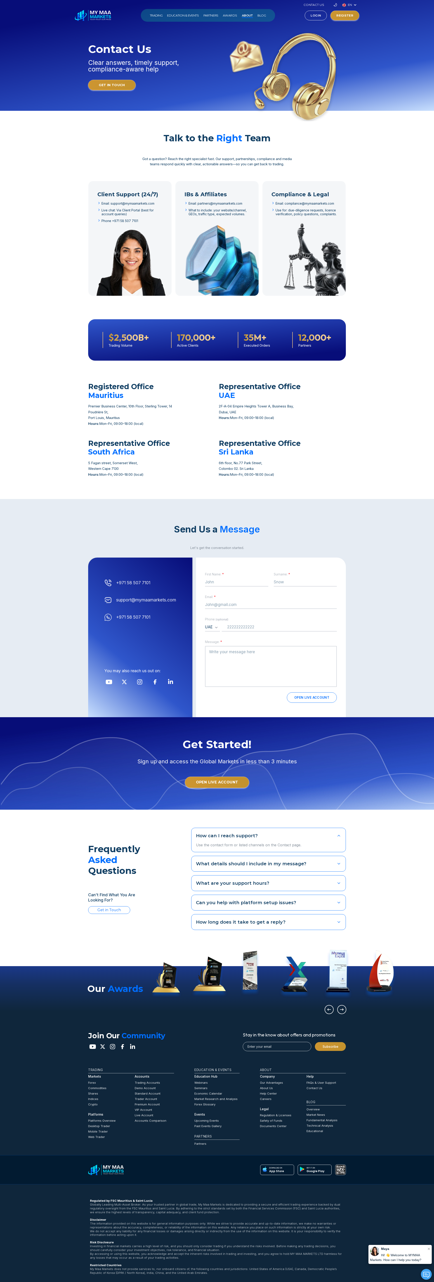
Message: (213, 642)
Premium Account (147, 1104)
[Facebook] (155, 681)
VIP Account (143, 1110)
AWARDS (230, 15)
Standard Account (147, 1093)
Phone (216, 619)
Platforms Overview (102, 1120)
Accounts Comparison (150, 1120)
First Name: (214, 574)
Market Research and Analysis (216, 1099)
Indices (93, 1099)
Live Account (144, 1115)
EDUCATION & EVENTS (183, 15)
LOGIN (316, 15)
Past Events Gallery (208, 1126)
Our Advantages (271, 1082)
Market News (316, 1114)
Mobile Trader (98, 1131)
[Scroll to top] (106, 1170)
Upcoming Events (206, 1120)
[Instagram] (139, 681)
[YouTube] (108, 681)
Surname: (282, 574)
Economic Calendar (208, 1093)
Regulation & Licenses (275, 1115)
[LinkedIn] (170, 681)
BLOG (261, 15)
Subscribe (330, 1046)
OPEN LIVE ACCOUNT (311, 697)
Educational (315, 1131)
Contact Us (314, 1088)
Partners (200, 1143)
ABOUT (247, 15)
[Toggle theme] (335, 5)
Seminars (201, 1088)
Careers (265, 1099)
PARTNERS (210, 15)
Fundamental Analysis (322, 1120)
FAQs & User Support (321, 1082)
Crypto (93, 1104)
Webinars (201, 1082)
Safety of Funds (271, 1120)
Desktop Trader (99, 1126)
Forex (92, 1082)
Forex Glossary (204, 1104)
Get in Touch (109, 910)
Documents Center (273, 1126)
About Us (266, 1088)
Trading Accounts (147, 1082)
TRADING (156, 15)
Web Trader (96, 1137)
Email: (210, 597)
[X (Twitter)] (124, 681)
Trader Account (146, 1099)
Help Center (268, 1093)
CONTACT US (314, 5)
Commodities (97, 1088)
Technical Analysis (320, 1125)
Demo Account (145, 1088)
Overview (313, 1109)
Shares (93, 1093)
